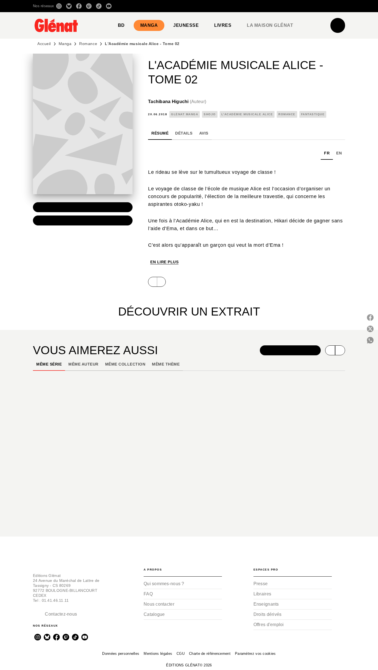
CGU (181, 653)
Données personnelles (120, 653)
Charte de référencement (210, 653)
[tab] (121, 25)
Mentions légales (158, 653)
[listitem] (59, 6)
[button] (267, 6)
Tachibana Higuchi (177, 101)
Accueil (44, 43)
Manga (65, 43)
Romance (88, 43)
